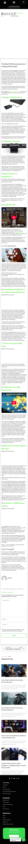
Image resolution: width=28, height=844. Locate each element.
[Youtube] (14, 778)
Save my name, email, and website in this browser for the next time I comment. (13, 630)
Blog (4, 815)
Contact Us (6, 808)
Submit (14, 635)
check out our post (15, 91)
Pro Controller (6, 789)
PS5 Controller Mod (8, 824)
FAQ (4, 806)
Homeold (5, 785)
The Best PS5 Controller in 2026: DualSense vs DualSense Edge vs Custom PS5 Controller (13, 765)
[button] (14, 2)
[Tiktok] (18, 778)
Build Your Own (7, 793)
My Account (6, 800)
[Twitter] (9, 778)
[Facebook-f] (11, 778)
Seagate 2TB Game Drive (12, 97)
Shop (4, 787)
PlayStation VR (9, 205)
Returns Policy (6, 819)
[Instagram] (16, 778)
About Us (5, 822)
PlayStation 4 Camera (11, 141)
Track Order (6, 802)
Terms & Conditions (8, 804)
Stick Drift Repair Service (9, 791)
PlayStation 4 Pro (18, 232)
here (5, 544)
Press (4, 817)
